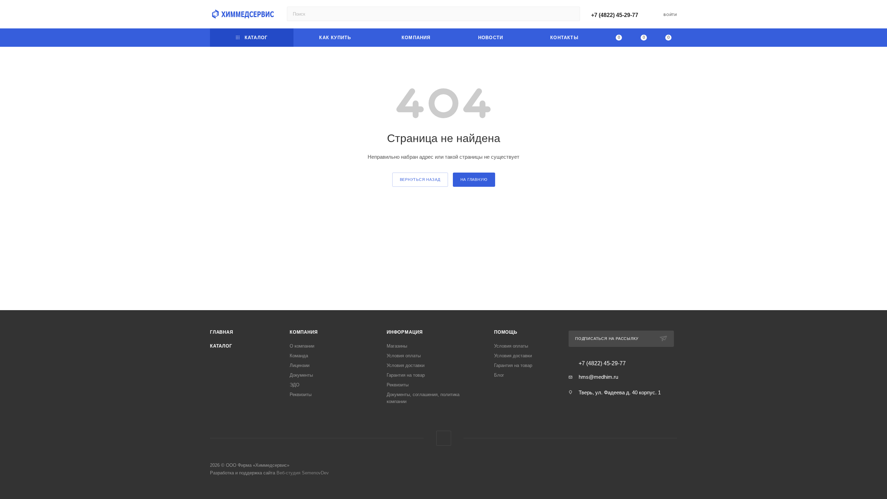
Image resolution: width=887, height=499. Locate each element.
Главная (221, 332)
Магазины (397, 346)
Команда (299, 355)
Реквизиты (300, 394)
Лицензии (299, 365)
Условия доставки (405, 365)
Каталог (221, 346)
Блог (499, 375)
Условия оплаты (404, 355)
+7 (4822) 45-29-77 (614, 15)
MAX (443, 438)
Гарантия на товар (406, 375)
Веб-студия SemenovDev (302, 472)
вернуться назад (420, 179)
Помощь (505, 332)
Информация (405, 332)
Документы (301, 375)
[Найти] (571, 14)
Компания (303, 332)
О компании (302, 346)
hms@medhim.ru (598, 377)
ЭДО (294, 384)
